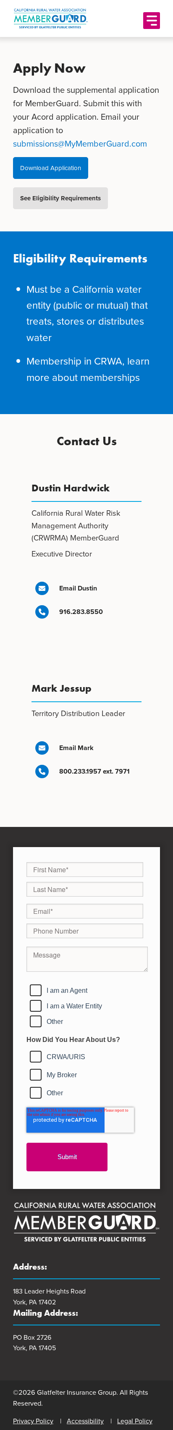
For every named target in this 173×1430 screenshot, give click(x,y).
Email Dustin (78, 588)
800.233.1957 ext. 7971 (94, 771)
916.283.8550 (81, 612)
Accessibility (85, 1421)
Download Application (50, 168)
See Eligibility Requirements (60, 198)
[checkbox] (80, 1003)
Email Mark (76, 748)
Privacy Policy (33, 1421)
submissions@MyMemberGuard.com (80, 143)
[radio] (84, 990)
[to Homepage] (74, 18)
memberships (110, 377)
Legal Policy (134, 1421)
